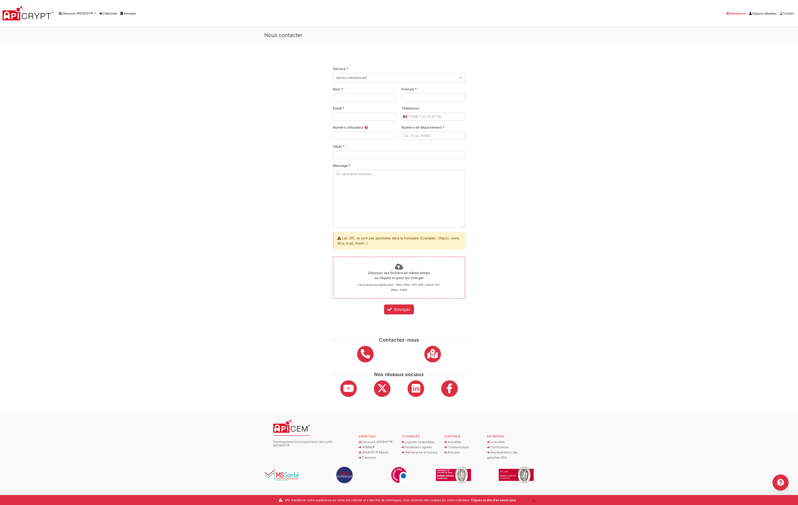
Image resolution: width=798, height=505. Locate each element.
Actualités (454, 442)
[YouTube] (348, 388)
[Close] (534, 500)
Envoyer (401, 309)
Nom (338, 89)
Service (340, 69)
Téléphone (410, 108)
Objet (339, 146)
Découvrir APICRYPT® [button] (78, 13)
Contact (788, 13)
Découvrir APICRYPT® (377, 442)
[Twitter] (382, 388)
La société (497, 442)
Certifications (499, 447)
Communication (458, 447)
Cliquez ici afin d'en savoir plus (493, 500)
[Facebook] (449, 388)
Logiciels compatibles (419, 442)
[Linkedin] (416, 388)
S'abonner (109, 13)
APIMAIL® (368, 447)
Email (338, 108)
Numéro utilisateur (349, 127)
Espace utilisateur (764, 13)
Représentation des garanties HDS (502, 455)
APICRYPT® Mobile (374, 452)
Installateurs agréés (418, 447)
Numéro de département (423, 127)
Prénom (409, 89)
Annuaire (129, 13)
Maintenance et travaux (421, 452)
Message (342, 166)
